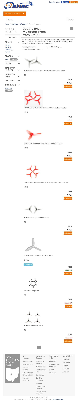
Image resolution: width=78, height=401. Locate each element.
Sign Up (52, 2)
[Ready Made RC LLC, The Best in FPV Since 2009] (18, 5)
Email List (52, 373)
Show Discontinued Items (32, 50)
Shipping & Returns (40, 362)
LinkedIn (66, 372)
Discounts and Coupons (54, 365)
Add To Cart (68, 86)
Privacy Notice (41, 366)
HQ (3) (7, 52)
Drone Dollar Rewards (40, 387)
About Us (52, 361)
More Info (69, 306)
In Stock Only (55, 47)
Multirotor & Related (19, 24)
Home (7, 24)
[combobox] (36, 19)
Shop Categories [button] (13, 14)
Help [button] (65, 2)
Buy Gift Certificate (39, 379)
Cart (74, 2)
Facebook (66, 359)
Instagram (66, 362)
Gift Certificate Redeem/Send (28, 374)
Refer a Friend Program (41, 393)
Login (58, 2)
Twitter (65, 365)
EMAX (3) (8, 47)
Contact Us (40, 375)
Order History (27, 364)
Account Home (28, 361)
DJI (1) (7, 45)
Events (51, 370)
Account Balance (25, 368)
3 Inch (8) (8, 88)
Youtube (66, 369)
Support (39, 383)
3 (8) (7, 59)
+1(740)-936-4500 (58, 399)
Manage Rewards (26, 379)
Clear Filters (12, 37)
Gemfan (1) (9, 50)
